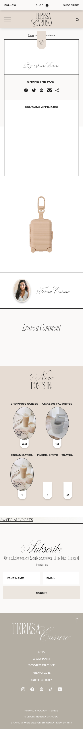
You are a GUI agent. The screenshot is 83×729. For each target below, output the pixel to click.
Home (31, 35)
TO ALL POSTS (16, 520)
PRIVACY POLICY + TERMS (42, 710)
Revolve (42, 672)
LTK (41, 652)
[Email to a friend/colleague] (49, 91)
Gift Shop (41, 680)
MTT (69, 722)
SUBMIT (41, 592)
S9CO (50, 722)
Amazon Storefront (41, 662)
